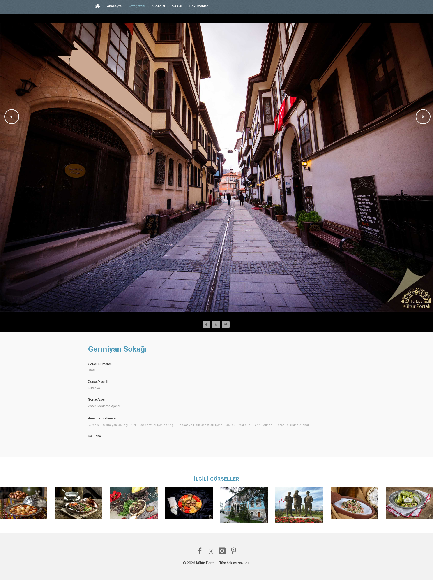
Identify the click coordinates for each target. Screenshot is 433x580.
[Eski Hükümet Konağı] (244, 506)
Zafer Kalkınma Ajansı (292, 425)
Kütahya (94, 425)
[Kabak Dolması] (409, 504)
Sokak (230, 425)
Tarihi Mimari (263, 425)
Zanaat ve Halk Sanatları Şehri (200, 425)
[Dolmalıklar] (189, 504)
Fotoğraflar (136, 6)
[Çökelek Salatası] (354, 504)
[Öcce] (134, 504)
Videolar (158, 6)
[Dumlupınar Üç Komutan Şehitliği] (299, 506)
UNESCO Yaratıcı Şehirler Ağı (153, 425)
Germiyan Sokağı (115, 425)
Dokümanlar (198, 6)
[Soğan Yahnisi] (23, 504)
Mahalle (244, 425)
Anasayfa (114, 6)
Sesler (177, 6)
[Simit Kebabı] (78, 504)
